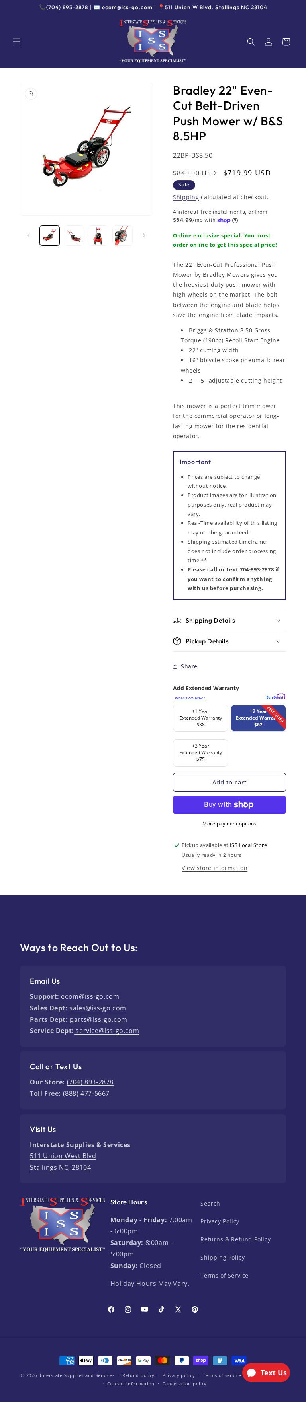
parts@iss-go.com (99, 1019)
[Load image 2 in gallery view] (74, 235)
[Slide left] (28, 235)
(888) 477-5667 (86, 1093)
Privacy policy (179, 1375)
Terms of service (222, 1375)
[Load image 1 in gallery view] (49, 235)
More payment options (229, 823)
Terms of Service (224, 1275)
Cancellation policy (185, 1383)
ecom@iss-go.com (90, 996)
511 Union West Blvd (63, 1156)
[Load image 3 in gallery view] (98, 235)
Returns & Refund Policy (235, 1239)
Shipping (186, 197)
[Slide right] (144, 235)
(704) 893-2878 (90, 1082)
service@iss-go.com (106, 1030)
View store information (214, 868)
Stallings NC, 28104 (60, 1167)
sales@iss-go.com (97, 1008)
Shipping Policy (222, 1257)
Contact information (131, 1383)
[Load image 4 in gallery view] (122, 235)
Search (210, 1203)
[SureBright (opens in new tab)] (275, 695)
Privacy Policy (219, 1221)
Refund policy (138, 1375)
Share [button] (189, 666)
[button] (17, 41)
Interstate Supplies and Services (77, 1375)
